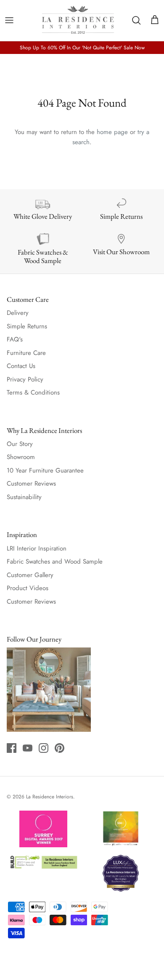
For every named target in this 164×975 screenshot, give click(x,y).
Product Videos (27, 588)
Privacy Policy (25, 379)
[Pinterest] (59, 748)
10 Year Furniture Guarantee (45, 470)
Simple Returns (27, 326)
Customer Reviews (31, 483)
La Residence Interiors (49, 796)
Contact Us (21, 366)
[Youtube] (27, 748)
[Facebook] (11, 748)
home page (112, 132)
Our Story (20, 444)
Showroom (21, 457)
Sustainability (24, 497)
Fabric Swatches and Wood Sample (55, 561)
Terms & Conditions (33, 392)
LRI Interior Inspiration (36, 548)
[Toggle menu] (9, 20)
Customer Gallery (30, 575)
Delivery (18, 312)
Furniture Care (26, 352)
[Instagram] (43, 748)
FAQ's (15, 339)
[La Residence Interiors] (78, 20)
